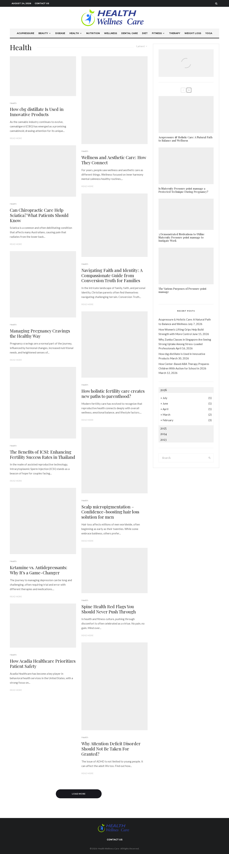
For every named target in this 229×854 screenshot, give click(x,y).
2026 (163, 390)
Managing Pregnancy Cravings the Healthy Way (40, 333)
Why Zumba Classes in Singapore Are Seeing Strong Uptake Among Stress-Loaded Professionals (185, 344)
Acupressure (25, 33)
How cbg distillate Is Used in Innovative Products (37, 112)
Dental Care (129, 33)
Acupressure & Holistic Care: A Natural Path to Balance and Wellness (185, 139)
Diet (145, 33)
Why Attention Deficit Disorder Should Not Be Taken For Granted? (110, 748)
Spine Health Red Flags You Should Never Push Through (108, 609)
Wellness (110, 33)
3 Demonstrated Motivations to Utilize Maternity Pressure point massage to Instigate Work (181, 237)
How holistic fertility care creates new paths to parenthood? (113, 393)
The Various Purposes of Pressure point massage (182, 290)
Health (74, 33)
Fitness (157, 33)
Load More (79, 794)
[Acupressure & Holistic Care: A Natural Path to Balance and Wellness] (186, 67)
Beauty (43, 33)
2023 (163, 439)
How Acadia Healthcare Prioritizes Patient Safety (42, 663)
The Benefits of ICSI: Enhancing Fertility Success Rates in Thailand (42, 454)
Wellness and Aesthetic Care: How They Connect (113, 160)
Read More (16, 138)
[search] (209, 458)
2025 (163, 428)
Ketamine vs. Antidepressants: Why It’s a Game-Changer (38, 570)
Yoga (208, 33)
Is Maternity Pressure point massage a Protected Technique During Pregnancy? (183, 190)
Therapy (174, 33)
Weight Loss (192, 33)
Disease (60, 33)
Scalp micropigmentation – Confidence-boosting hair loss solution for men (110, 512)
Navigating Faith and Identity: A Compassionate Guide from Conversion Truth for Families (112, 275)
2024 (163, 434)
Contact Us (42, 3)
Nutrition (93, 33)
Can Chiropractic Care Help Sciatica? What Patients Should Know (39, 215)
